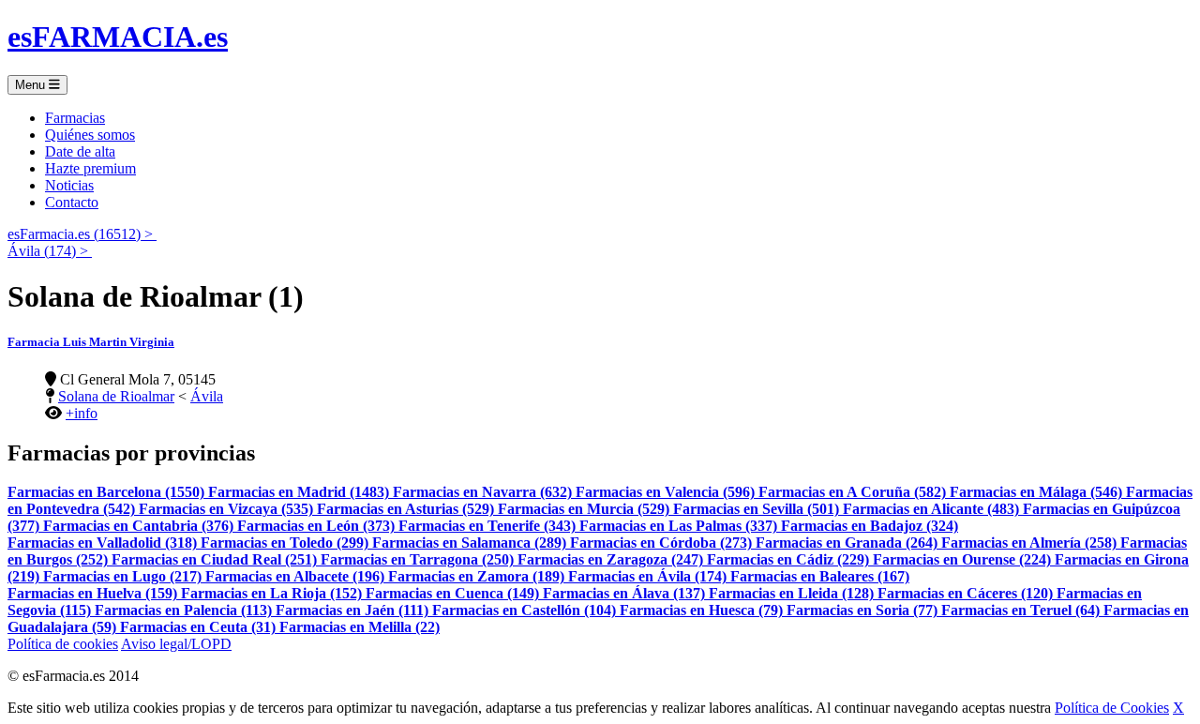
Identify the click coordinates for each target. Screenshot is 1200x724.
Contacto (71, 202)
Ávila (206, 396)
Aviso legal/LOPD (176, 644)
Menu (32, 85)
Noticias (69, 185)
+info (82, 413)
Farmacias (75, 118)
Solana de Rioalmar (116, 396)
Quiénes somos (90, 135)
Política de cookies (63, 644)
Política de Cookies (1112, 708)
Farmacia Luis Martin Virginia (91, 342)
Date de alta (80, 151)
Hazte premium (90, 168)
